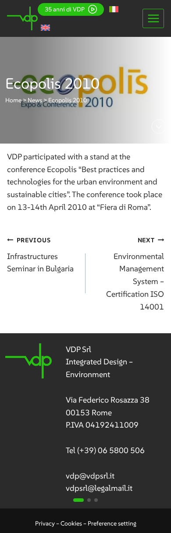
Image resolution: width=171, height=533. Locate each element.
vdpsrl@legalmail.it (99, 488)
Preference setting (112, 523)
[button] (78, 500)
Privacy (45, 523)
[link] (85, 419)
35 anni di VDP (65, 9)
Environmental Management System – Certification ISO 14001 (135, 274)
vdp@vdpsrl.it (90, 476)
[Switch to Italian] (113, 9)
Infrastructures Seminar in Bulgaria (40, 255)
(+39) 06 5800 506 (111, 450)
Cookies (71, 523)
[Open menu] (153, 18)
